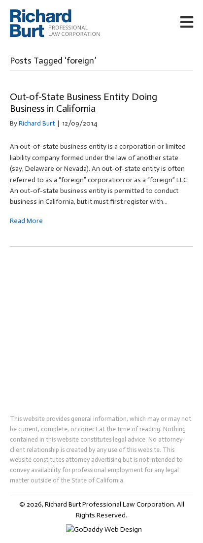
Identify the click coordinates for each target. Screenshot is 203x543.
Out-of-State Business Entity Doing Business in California (83, 102)
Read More (26, 221)
